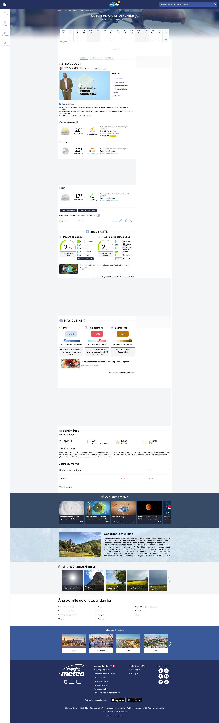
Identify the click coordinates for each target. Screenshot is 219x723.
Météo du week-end (87, 210)
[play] (69, 269)
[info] (84, 320)
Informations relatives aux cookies (113, 708)
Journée (83, 58)
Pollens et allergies (73, 236)
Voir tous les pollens (85, 258)
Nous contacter (101, 689)
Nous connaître (101, 681)
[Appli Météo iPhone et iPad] (118, 700)
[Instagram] (166, 676)
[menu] (5, 4)
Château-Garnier (89, 10)
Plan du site (94, 708)
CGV (86, 708)
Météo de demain (68, 210)
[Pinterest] (160, 682)
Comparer (109, 58)
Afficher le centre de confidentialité (115, 712)
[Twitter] (166, 670)
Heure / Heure (96, 58)
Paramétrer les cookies (156, 708)
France (65, 10)
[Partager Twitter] (130, 220)
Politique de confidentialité (136, 708)
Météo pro (133, 673)
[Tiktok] (166, 682)
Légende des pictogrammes (107, 692)
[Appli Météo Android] (134, 700)
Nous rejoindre (100, 685)
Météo (60, 10)
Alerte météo (100, 677)
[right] (169, 510)
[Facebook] (160, 670)
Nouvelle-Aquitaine (73, 10)
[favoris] (136, 16)
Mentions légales (71, 708)
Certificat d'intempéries (104, 673)
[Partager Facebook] (125, 220)
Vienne (81, 10)
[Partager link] (120, 220)
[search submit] (215, 4)
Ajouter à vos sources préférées (73, 221)
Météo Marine (135, 669)
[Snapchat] (160, 676)
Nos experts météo (102, 669)
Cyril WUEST (80, 67)
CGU (81, 708)
